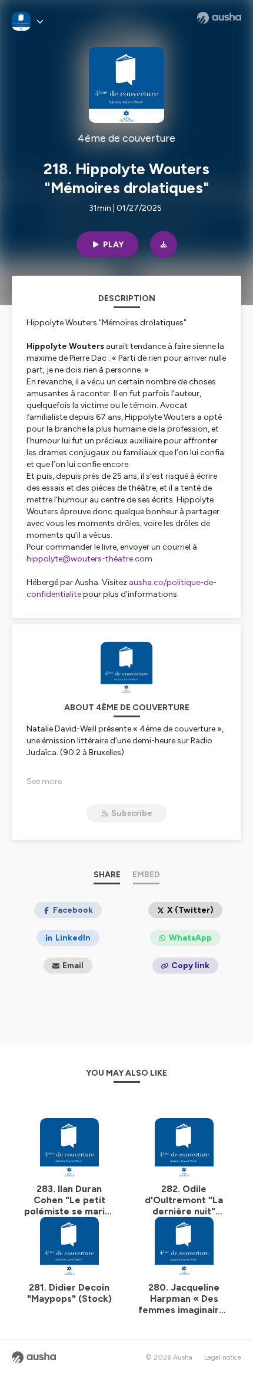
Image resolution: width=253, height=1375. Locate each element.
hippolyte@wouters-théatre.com (89, 559)
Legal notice (222, 1357)
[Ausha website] (219, 18)
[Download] (163, 244)
